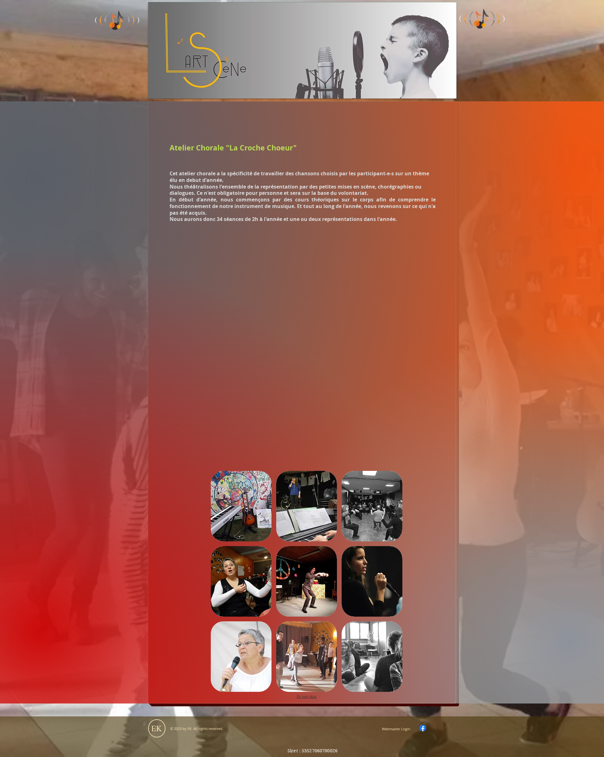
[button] (241, 506)
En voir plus (306, 696)
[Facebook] (422, 728)
